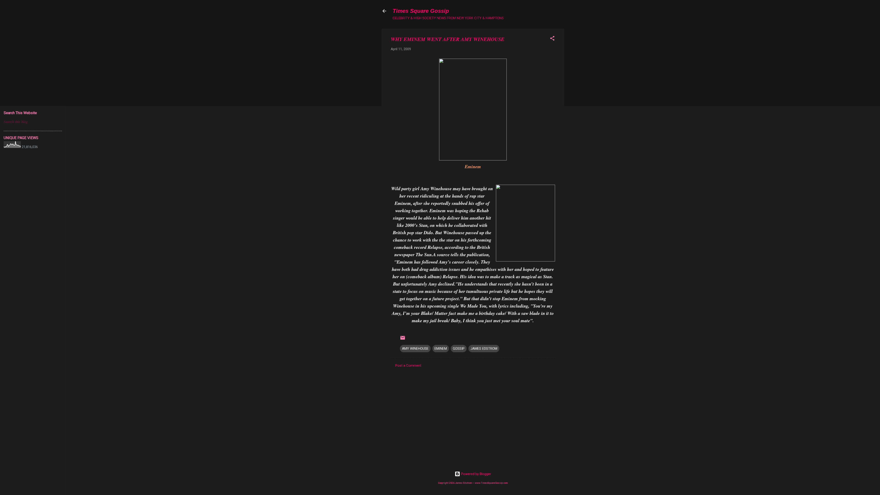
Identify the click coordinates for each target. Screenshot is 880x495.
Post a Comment (408, 365)
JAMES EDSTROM (483, 348)
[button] (552, 39)
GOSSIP (459, 348)
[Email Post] (402, 339)
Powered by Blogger (475, 474)
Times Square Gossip (421, 11)
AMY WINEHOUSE (415, 348)
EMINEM (440, 348)
